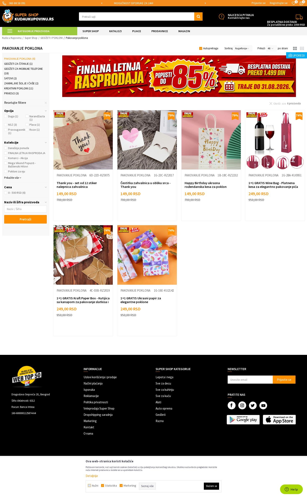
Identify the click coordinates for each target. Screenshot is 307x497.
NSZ (12, 124)
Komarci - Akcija (18, 158)
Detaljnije (92, 476)
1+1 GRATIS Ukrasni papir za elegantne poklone (141, 300)
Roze (34, 130)
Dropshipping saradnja (98, 414)
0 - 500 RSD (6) (16, 193)
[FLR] (179, 76)
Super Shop (31, 38)
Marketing (90, 420)
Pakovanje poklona (19, 59)
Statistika (111, 485)
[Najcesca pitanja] (221, 16)
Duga (13, 116)
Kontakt (89, 427)
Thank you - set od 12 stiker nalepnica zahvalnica (77, 184)
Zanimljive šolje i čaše (21, 83)
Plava (34, 124)
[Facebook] (232, 405)
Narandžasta (37, 117)
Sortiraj (229, 48)
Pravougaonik (16, 131)
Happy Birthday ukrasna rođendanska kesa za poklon (206, 184)
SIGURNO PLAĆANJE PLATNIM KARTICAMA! (153, 3)
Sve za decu (163, 383)
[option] (153, 3)
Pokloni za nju (16, 171)
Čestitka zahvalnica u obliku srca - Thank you (146, 184)
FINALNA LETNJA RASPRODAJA (26, 153)
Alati (158, 402)
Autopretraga (210, 48)
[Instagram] (242, 405)
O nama (88, 433)
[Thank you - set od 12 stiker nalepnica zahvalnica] (83, 139)
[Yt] (263, 405)
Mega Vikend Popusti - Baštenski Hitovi (22, 164)
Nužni (95, 485)
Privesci (11, 93)
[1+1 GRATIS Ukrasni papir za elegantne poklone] (147, 255)
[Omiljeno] (294, 3)
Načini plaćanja (93, 383)
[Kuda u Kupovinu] (28, 16)
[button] (141, 16)
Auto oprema (164, 408)
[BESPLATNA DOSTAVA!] (299, 16)
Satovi (10, 78)
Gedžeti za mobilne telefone (23, 71)
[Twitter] (253, 405)
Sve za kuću (163, 395)
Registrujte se (279, 3)
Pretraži (25, 219)
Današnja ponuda (18, 148)
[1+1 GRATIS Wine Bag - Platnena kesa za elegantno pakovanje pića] (275, 139)
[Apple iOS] (280, 419)
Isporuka (89, 389)
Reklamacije (91, 395)
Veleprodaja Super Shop (99, 408)
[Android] (244, 419)
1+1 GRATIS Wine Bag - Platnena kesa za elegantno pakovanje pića (273, 184)
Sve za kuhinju (165, 389)
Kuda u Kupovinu (12, 38)
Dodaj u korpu (85, 213)
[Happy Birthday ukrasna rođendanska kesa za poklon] (211, 139)
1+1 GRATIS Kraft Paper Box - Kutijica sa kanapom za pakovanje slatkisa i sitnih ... (83, 301)
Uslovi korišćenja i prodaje (100, 377)
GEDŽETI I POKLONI (52, 38)
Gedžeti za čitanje (18, 64)
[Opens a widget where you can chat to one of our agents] (291, 489)
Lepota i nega (164, 377)
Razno (160, 420)
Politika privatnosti (96, 402)
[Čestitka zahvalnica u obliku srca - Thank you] (147, 139)
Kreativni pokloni (18, 88)
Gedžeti (161, 414)
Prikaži (261, 48)
